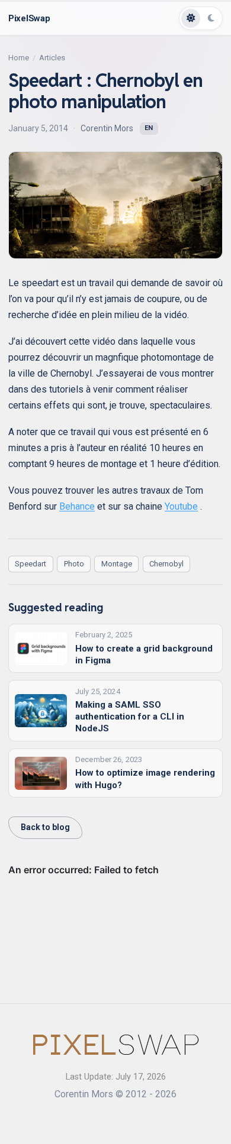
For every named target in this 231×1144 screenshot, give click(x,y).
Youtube (181, 506)
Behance (77, 506)
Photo (74, 563)
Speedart (30, 563)
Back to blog (45, 827)
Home (18, 57)
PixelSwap (29, 18)
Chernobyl (166, 563)
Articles (52, 57)
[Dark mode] (210, 18)
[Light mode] (190, 18)
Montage (116, 563)
